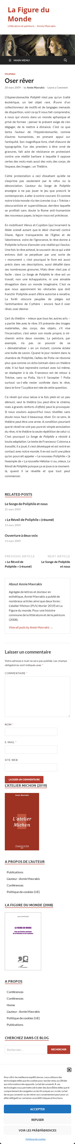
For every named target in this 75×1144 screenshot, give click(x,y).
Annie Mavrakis (36, 87)
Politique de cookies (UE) (23, 892)
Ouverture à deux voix (21, 535)
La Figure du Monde (29, 14)
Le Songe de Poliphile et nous (26, 504)
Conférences (15, 885)
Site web (11, 760)
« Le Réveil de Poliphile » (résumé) (29, 520)
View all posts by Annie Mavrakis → (31, 627)
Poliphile (10, 74)
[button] (69, 1070)
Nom (9, 724)
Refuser (37, 1119)
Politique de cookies (36, 1139)
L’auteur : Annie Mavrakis (23, 878)
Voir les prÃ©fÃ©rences (37, 1130)
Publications (15, 872)
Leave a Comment (58, 87)
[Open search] (65, 60)
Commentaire (16, 673)
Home (11, 1005)
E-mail (11, 742)
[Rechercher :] (37, 1049)
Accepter (37, 1109)
